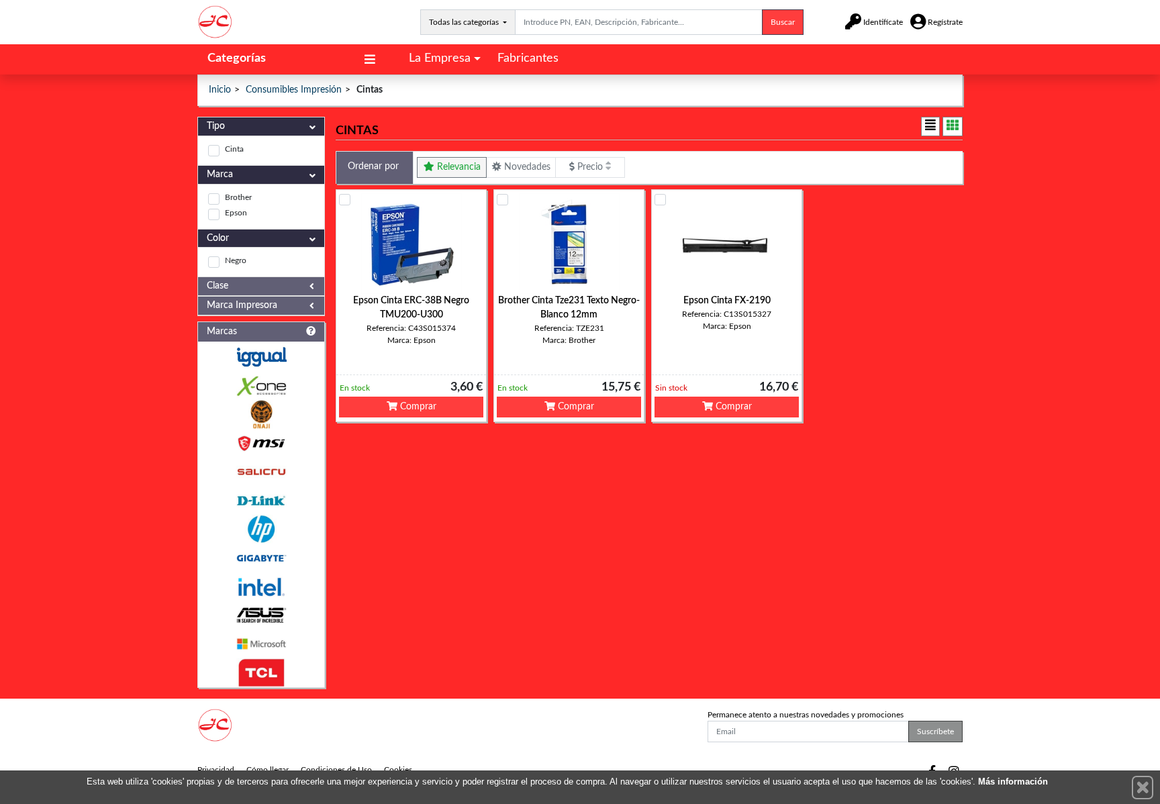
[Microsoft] (261, 644)
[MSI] (261, 443)
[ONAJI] (261, 414)
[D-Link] (261, 501)
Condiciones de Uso (336, 770)
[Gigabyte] (261, 558)
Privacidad (215, 770)
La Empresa (440, 58)
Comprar (416, 406)
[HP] (261, 529)
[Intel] (261, 586)
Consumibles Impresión (294, 90)
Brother (238, 197)
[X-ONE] (261, 386)
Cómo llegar (267, 770)
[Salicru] (261, 472)
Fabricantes (528, 58)
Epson (236, 213)
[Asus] (261, 615)
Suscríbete (935, 731)
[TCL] (261, 672)
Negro (235, 260)
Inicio (220, 90)
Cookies (398, 770)
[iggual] (261, 357)
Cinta (234, 149)
